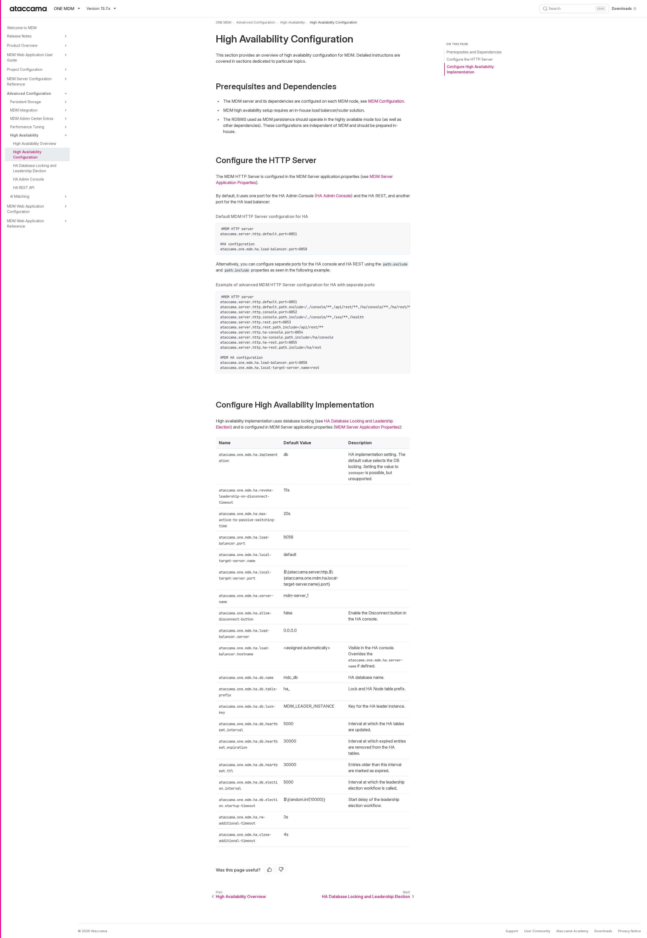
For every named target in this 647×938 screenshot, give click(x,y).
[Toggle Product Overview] (66, 45)
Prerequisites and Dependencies (474, 52)
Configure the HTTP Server (470, 59)
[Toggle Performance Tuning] (66, 127)
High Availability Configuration (27, 154)
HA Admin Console (28, 179)
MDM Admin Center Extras (31, 118)
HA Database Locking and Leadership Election (34, 168)
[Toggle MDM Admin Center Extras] (66, 119)
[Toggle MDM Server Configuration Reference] (66, 79)
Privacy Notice (629, 931)
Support (512, 931)
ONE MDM (223, 22)
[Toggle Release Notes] (66, 36)
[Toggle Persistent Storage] (66, 102)
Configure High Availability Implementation (470, 69)
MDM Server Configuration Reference (29, 81)
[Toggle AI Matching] (66, 196)
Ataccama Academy (572, 931)
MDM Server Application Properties (367, 427)
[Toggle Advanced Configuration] (66, 94)
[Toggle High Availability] (66, 135)
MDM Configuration (386, 101)
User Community (537, 931)
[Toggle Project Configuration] (66, 69)
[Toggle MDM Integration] (66, 110)
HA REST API (23, 187)
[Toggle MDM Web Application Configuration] (66, 206)
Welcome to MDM (22, 28)
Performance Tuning (27, 127)
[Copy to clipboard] (403, 229)
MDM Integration (23, 110)
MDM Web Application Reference (25, 223)
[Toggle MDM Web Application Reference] (66, 221)
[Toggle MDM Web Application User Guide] (66, 55)
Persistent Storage (25, 102)
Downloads (622, 8)
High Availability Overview (34, 143)
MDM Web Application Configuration (25, 209)
